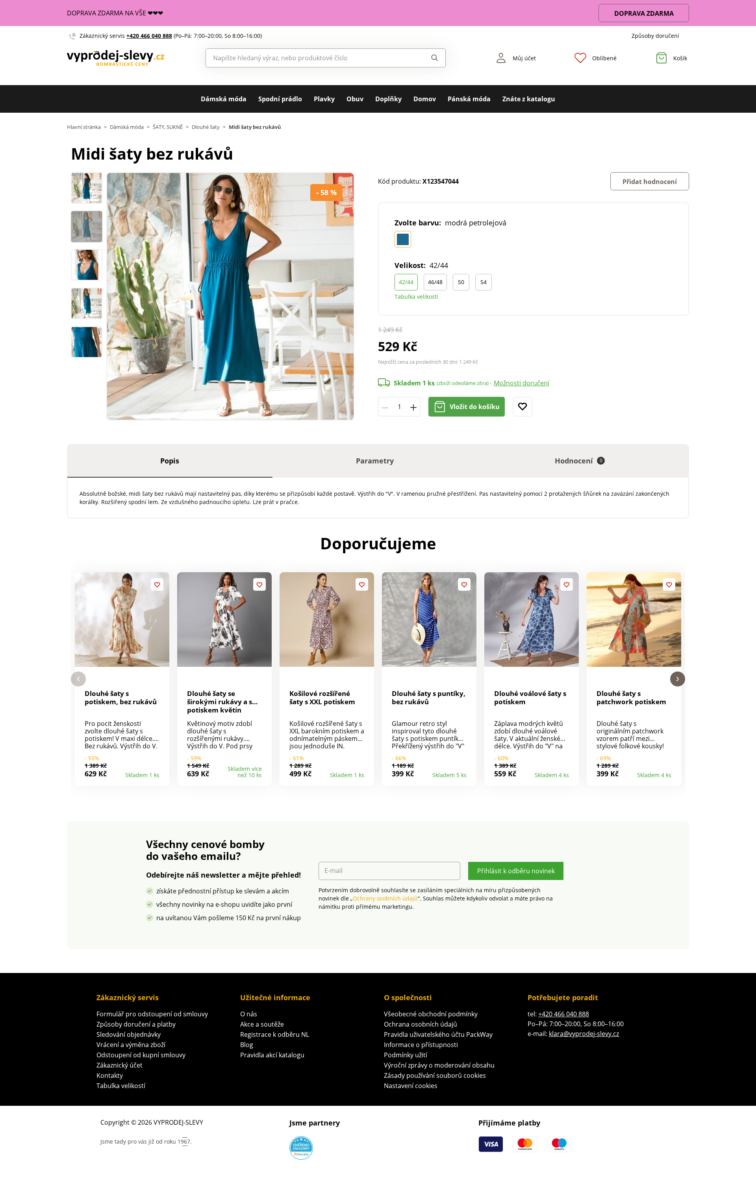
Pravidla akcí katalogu (272, 1055)
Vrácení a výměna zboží (130, 1044)
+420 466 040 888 (149, 35)
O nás (248, 1014)
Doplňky (388, 99)
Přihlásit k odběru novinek (516, 871)
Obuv (354, 99)
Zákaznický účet (119, 1065)
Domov (424, 99)
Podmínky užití (405, 1055)
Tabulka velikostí (416, 296)
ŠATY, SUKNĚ (168, 127)
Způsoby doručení (655, 35)
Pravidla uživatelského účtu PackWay (438, 1034)
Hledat (427, 58)
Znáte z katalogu (528, 99)
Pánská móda (469, 99)
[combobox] (308, 58)
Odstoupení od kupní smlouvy (140, 1055)
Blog (246, 1044)
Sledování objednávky (128, 1034)
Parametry (375, 460)
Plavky (324, 99)
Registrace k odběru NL (274, 1034)
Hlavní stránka (84, 127)
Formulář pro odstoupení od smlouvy (152, 1014)
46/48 (435, 282)
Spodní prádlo (280, 99)
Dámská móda (223, 99)
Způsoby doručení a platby (136, 1024)
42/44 (406, 282)
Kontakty (109, 1075)
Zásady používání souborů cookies (435, 1075)
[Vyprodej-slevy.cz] (115, 58)
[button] (78, 679)
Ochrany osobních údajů (385, 898)
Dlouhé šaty (206, 127)
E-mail (333, 870)
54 (483, 282)
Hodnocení (578, 460)
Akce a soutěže (262, 1024)
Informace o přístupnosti (421, 1044)
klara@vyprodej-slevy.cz (584, 1033)
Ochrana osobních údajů (420, 1024)
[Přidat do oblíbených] (522, 407)
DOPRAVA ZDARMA (644, 13)
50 (461, 282)
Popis (169, 460)
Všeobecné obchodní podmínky (431, 1014)
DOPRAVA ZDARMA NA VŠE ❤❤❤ (115, 13)
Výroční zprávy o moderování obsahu (439, 1065)
